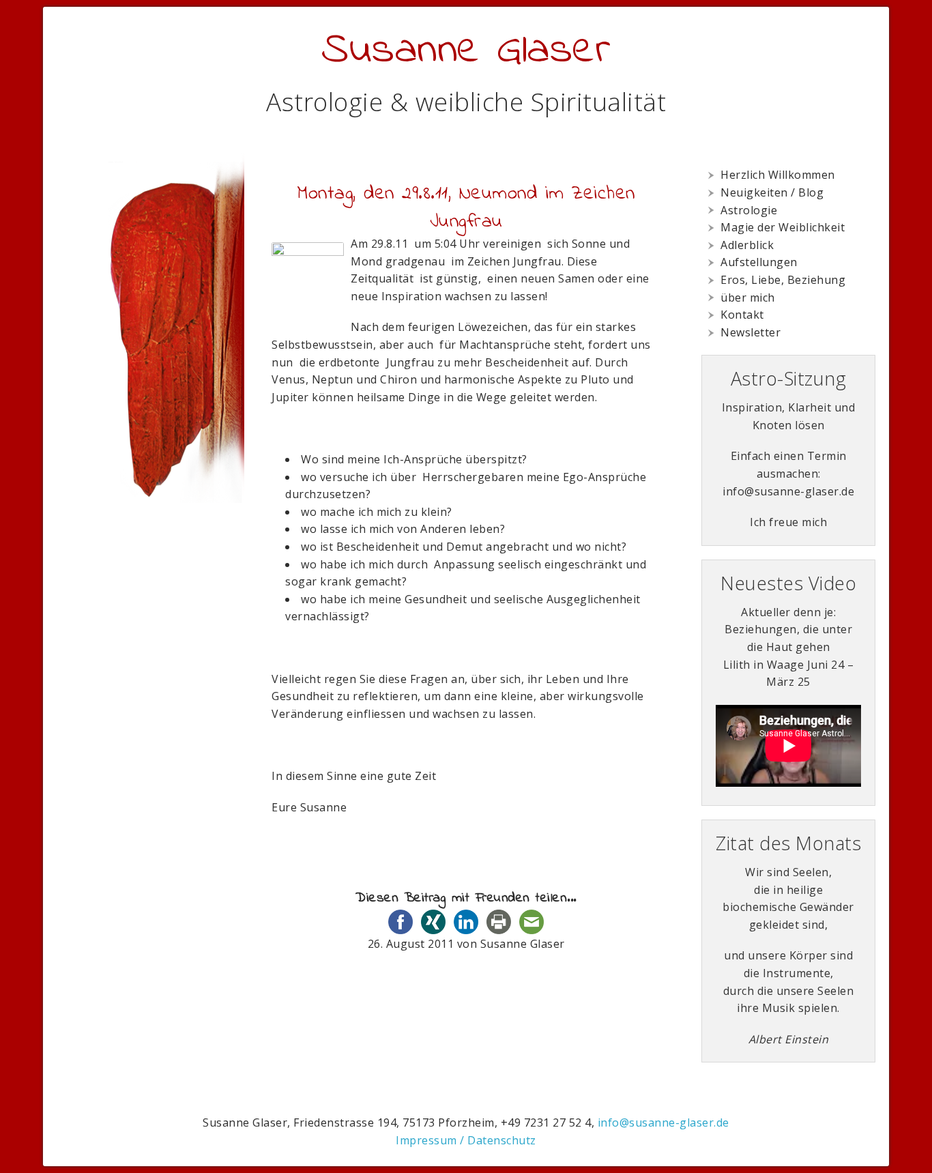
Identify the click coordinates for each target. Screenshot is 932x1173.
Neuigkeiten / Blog (772, 192)
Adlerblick (747, 244)
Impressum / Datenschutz (466, 1140)
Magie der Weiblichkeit (782, 227)
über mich (747, 297)
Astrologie (748, 210)
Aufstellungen (759, 262)
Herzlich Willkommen (777, 174)
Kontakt (742, 314)
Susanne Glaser (466, 51)
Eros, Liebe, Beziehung (782, 279)
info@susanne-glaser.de (663, 1122)
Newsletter (750, 332)
